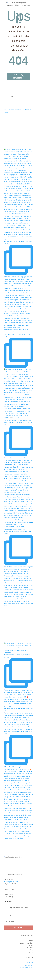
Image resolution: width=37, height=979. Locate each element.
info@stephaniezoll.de (11, 882)
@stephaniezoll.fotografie (17, 103)
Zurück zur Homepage (17, 76)
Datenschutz (29, 965)
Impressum (29, 963)
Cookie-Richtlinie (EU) (26, 968)
